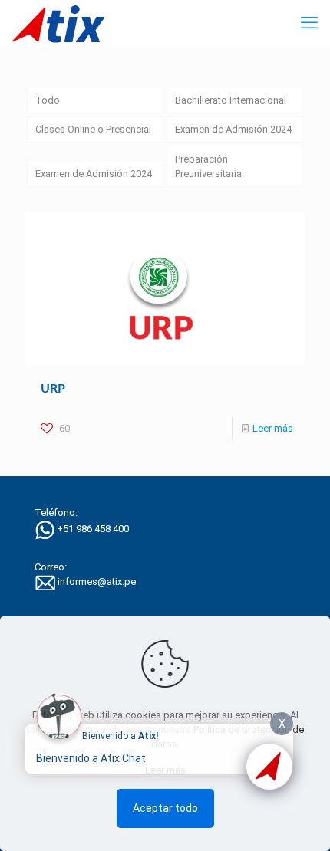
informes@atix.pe (97, 581)
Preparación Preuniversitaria (208, 166)
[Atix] (58, 23)
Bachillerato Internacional (230, 100)
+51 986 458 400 (93, 529)
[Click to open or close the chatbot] (269, 767)
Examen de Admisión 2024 (233, 129)
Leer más (272, 428)
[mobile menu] (309, 23)
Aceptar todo (165, 808)
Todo (47, 100)
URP (53, 389)
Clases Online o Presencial (93, 129)
